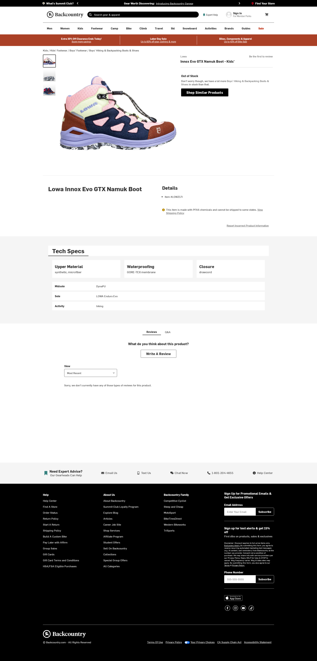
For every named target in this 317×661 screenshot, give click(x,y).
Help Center (50, 500)
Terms (227, 565)
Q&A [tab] (168, 332)
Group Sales (50, 548)
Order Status (50, 512)
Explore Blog (110, 512)
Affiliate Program (113, 536)
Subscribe (264, 511)
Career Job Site (112, 524)
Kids (45, 50)
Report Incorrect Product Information (248, 225)
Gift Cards (48, 554)
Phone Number (233, 572)
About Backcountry (114, 500)
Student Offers (111, 542)
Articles (107, 518)
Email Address (233, 504)
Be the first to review (261, 56)
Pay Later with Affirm (55, 542)
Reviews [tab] (151, 332)
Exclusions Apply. (232, 545)
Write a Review (158, 353)
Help (46, 494)
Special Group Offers (115, 560)
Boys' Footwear (78, 50)
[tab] (68, 251)
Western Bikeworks (175, 524)
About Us (109, 494)
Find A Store (50, 506)
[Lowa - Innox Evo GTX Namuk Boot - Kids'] (49, 61)
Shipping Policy (52, 530)
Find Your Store (265, 3)
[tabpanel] (158, 285)
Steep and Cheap (173, 506)
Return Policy (50, 518)
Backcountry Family (176, 494)
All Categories (111, 566)
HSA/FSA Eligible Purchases (60, 566)
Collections (109, 554)
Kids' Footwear (58, 50)
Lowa (183, 56)
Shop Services (111, 530)
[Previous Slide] (77, 3)
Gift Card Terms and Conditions (61, 560)
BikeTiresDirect (173, 518)
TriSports (169, 530)
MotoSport (170, 512)
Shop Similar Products (204, 92)
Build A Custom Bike (55, 536)
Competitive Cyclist (175, 500)
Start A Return (51, 524)
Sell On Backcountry (115, 548)
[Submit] (90, 14)
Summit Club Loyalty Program (121, 506)
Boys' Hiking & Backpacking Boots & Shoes (114, 50)
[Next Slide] (239, 3)
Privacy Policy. (238, 565)
